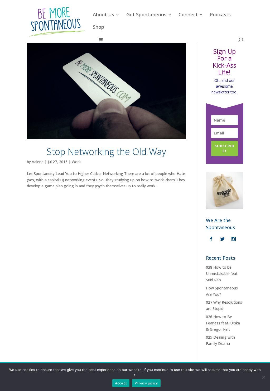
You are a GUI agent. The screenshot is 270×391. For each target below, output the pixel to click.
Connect (188, 15)
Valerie (38, 161)
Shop (98, 27)
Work (76, 161)
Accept (121, 383)
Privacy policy (146, 383)
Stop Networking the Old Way (106, 152)
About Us (103, 15)
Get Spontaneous (146, 15)
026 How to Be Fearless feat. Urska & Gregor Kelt (223, 323)
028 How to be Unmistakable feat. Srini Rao (222, 273)
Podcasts (220, 15)
